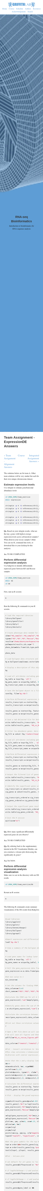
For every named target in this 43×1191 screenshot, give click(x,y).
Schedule (19, 8)
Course (11, 8)
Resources (37, 8)
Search (30, 11)
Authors (28, 8)
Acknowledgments (19, 11)
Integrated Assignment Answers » (33, 458)
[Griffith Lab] (21, 4)
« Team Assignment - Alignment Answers (10, 461)
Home (4, 8)
